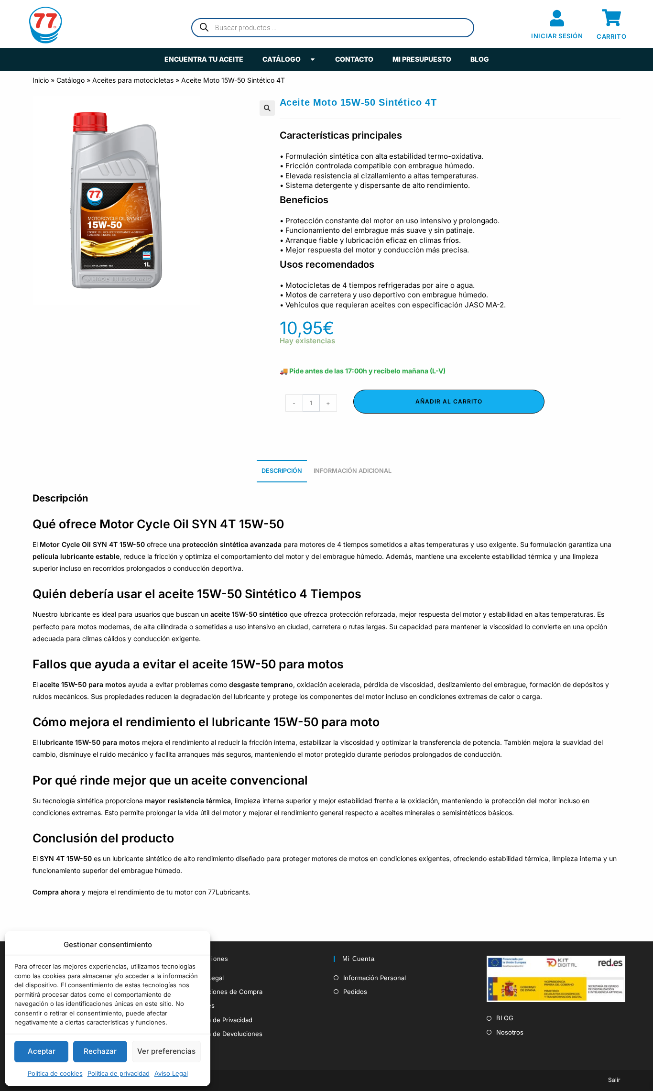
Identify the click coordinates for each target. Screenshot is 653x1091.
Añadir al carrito (448, 401)
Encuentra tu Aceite (203, 59)
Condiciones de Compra (226, 991)
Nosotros (509, 1032)
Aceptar (41, 1051)
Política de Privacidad (221, 1020)
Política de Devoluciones (226, 1033)
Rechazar (100, 1051)
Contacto (354, 59)
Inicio (41, 80)
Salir (614, 1079)
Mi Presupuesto (421, 59)
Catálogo (281, 59)
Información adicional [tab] (353, 470)
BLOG (504, 1018)
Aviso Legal (171, 1073)
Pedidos (355, 991)
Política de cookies (55, 1073)
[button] (267, 108)
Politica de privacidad (118, 1073)
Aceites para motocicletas (133, 80)
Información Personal (374, 978)
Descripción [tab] (281, 470)
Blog (479, 59)
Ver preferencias (166, 1051)
